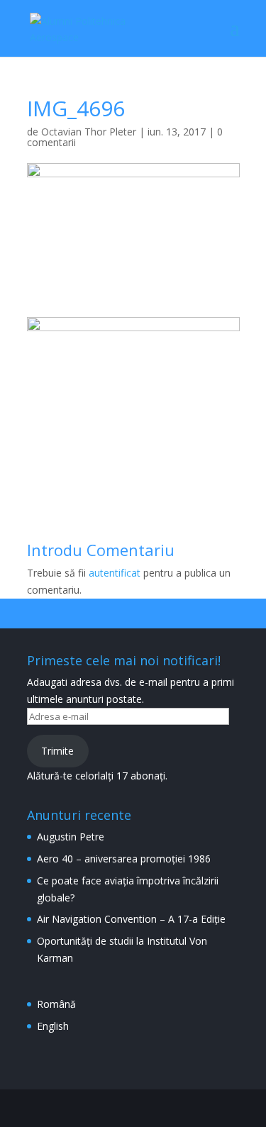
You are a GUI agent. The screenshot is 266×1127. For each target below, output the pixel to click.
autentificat (114, 572)
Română (56, 1004)
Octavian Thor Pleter (88, 131)
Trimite (57, 750)
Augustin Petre (70, 836)
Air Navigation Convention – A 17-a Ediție (131, 919)
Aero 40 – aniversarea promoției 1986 (124, 858)
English (53, 1026)
